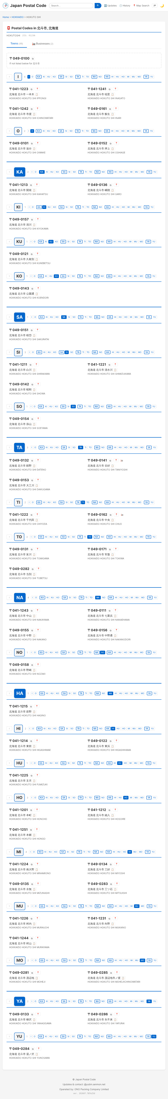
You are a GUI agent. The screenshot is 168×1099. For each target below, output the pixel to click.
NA (94, 77)
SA (61, 77)
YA (146, 77)
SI (66, 77)
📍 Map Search (141, 5)
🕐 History (124, 5)
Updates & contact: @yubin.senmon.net (84, 1084)
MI (128, 77)
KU (48, 77)
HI (112, 77)
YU (151, 77)
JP (154, 5)
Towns (16, 43)
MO (139, 77)
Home (6, 17)
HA (107, 77)
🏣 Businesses (42, 43)
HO (123, 77)
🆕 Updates (110, 5)
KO (54, 77)
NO (100, 77)
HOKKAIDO (18, 17)
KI (44, 77)
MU (133, 77)
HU (117, 77)
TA (78, 77)
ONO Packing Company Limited (91, 1089)
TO (87, 77)
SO (71, 77)
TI (83, 77)
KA (38, 77)
